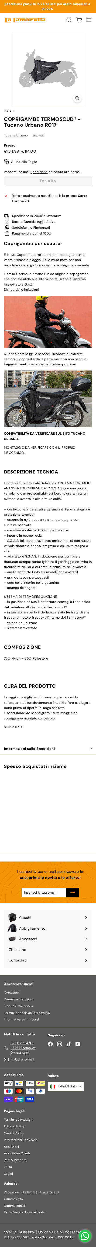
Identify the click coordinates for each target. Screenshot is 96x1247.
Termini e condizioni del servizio (27, 1013)
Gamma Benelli (15, 1206)
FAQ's (8, 1167)
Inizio (7, 111)
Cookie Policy (14, 1133)
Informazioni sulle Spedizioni (29, 748)
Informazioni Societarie (21, 1140)
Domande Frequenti (18, 999)
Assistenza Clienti (17, 1153)
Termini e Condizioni (18, 1120)
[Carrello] (78, 20)
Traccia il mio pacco (18, 1006)
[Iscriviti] (72, 892)
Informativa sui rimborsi (21, 1019)
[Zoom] (77, 98)
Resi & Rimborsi (15, 1160)
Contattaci (12, 992)
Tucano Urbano (16, 135)
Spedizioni (11, 1147)
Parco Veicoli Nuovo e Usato (24, 1212)
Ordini (8, 1174)
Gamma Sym (13, 1199)
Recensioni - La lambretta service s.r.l (31, 1192)
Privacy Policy (14, 1126)
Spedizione (39, 172)
